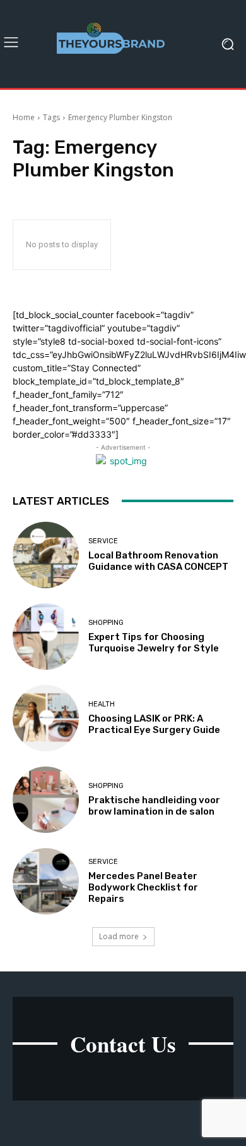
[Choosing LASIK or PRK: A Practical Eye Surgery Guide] (46, 718)
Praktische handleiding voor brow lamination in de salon (154, 805)
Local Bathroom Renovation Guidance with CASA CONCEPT (158, 561)
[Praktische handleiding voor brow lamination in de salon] (46, 800)
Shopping (106, 622)
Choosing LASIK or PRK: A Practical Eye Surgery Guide (154, 724)
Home (24, 117)
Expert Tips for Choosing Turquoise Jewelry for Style (153, 642)
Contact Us (123, 1044)
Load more (119, 936)
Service (103, 541)
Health (101, 704)
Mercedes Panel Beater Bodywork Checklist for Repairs (143, 887)
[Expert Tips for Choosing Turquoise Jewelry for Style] (46, 636)
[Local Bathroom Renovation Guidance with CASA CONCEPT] (46, 555)
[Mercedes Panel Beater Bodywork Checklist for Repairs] (46, 881)
